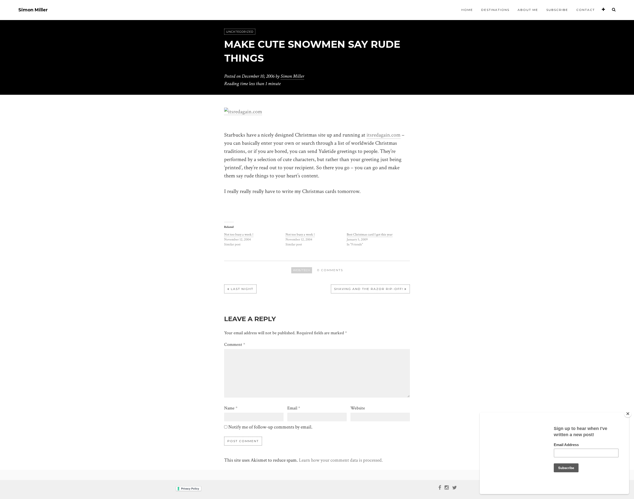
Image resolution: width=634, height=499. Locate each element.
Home (467, 10)
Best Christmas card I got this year (370, 234)
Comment (234, 344)
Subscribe (557, 10)
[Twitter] (454, 487)
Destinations (495, 10)
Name (231, 408)
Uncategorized (239, 31)
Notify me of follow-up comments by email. (270, 427)
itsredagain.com (383, 135)
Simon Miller (33, 10)
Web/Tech (301, 270)
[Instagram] (446, 487)
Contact (585, 10)
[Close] (628, 413)
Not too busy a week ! (238, 234)
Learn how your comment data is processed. (341, 460)
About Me (528, 10)
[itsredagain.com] (243, 111)
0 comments (330, 270)
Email (293, 408)
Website (357, 408)
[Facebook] (439, 487)
